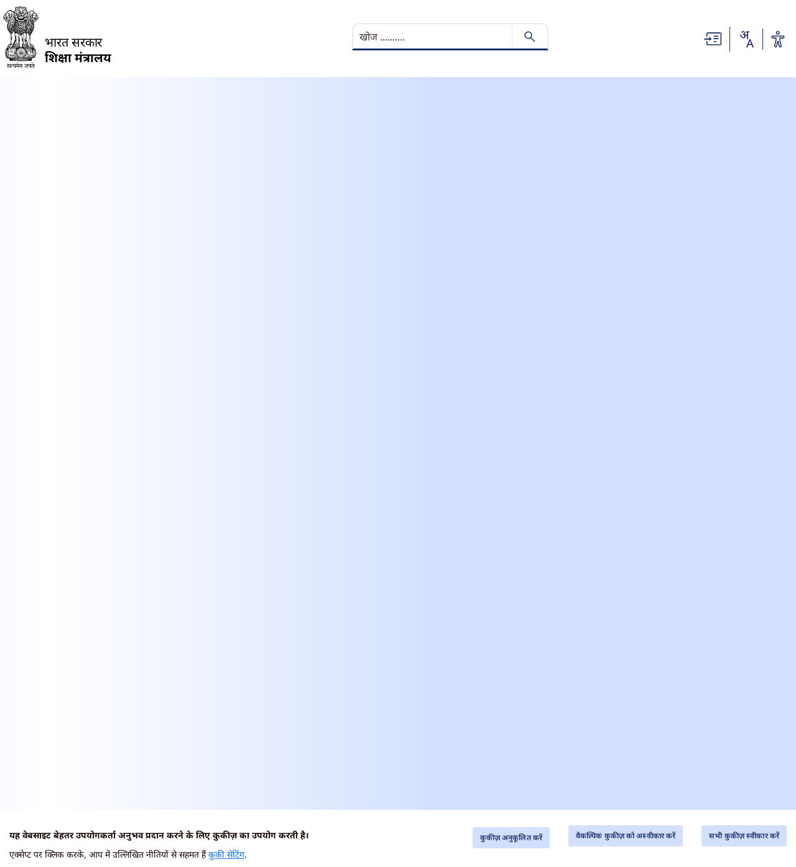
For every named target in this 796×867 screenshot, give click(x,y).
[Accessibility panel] (778, 39)
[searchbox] (433, 37)
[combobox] (746, 39)
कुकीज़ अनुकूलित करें (511, 837)
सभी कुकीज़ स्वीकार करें (744, 835)
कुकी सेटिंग (226, 854)
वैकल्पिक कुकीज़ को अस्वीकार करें (625, 835)
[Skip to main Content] (713, 38)
